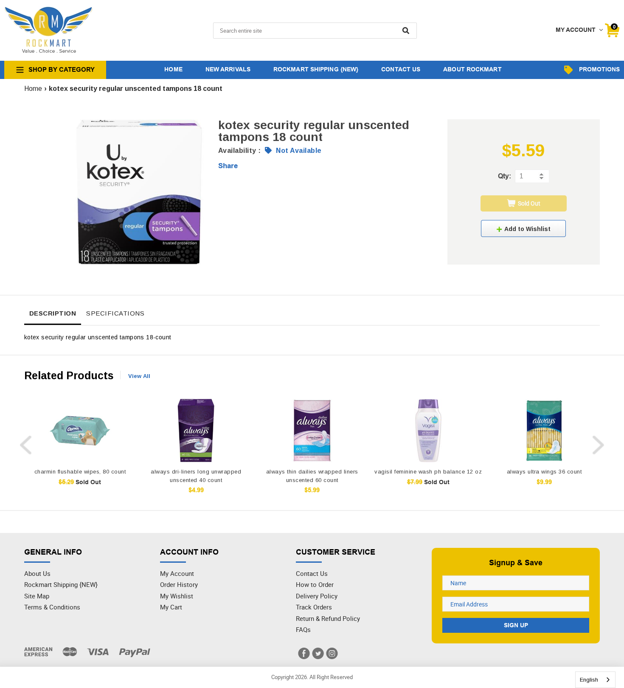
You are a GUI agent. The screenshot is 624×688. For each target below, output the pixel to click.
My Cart (171, 607)
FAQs (303, 629)
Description (52, 313)
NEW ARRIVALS (227, 69)
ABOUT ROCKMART (472, 69)
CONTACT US (400, 69)
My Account (177, 573)
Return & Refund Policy (328, 618)
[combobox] (595, 679)
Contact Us (312, 573)
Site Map (36, 596)
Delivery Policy (316, 596)
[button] (523, 228)
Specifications (115, 313)
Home (33, 88)
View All (139, 376)
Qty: (504, 176)
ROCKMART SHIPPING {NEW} (315, 69)
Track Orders (314, 607)
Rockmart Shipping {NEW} (61, 584)
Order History (179, 584)
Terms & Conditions (52, 607)
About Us (37, 573)
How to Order (315, 584)
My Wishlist (176, 596)
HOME (173, 69)
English (589, 680)
